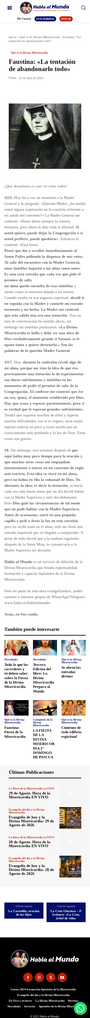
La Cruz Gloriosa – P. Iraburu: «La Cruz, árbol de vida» (66, 914)
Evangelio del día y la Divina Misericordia (27, 811)
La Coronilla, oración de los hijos (23, 912)
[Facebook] (13, 91)
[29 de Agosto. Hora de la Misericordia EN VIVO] (70, 793)
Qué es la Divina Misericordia (39, 37)
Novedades (11, 659)
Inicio (13, 37)
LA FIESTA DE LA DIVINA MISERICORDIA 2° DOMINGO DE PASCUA (44, 743)
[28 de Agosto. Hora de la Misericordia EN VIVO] (70, 842)
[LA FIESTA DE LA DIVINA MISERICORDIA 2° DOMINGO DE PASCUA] (45, 708)
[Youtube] (62, 977)
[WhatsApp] (43, 91)
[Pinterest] (33, 91)
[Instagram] (39, 977)
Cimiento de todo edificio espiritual (71, 732)
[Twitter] (23, 91)
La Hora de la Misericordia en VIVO (31, 788)
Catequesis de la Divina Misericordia (43, 722)
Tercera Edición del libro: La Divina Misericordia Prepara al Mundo (43, 678)
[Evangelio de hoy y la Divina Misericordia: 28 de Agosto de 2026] (70, 866)
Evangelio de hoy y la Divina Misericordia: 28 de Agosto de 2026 (31, 870)
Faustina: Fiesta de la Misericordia (15, 732)
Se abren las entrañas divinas (71, 672)
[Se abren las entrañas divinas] (73, 647)
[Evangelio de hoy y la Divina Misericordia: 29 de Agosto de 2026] (70, 818)
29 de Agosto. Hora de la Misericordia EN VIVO (29, 795)
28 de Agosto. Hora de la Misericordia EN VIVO (29, 844)
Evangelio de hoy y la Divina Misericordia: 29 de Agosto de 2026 (31, 821)
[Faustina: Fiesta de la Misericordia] (16, 708)
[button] (80, 1008)
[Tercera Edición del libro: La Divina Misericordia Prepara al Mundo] (45, 647)
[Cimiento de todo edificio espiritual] (73, 708)
